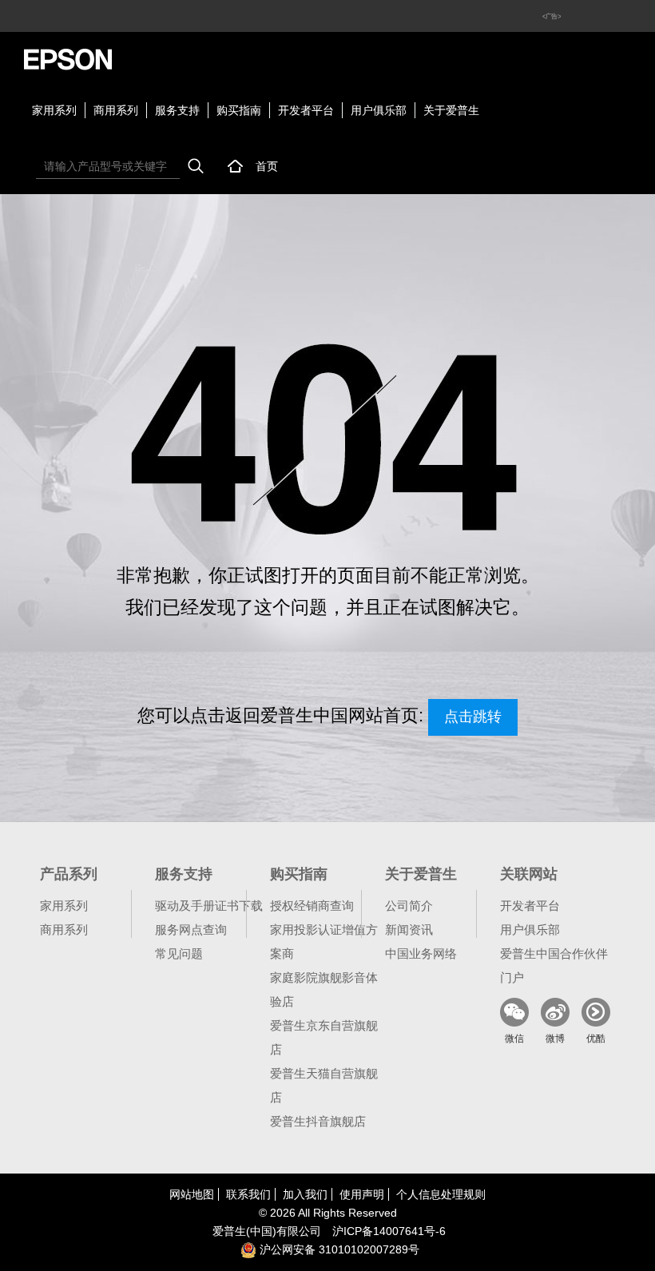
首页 (267, 166)
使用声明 (361, 1194)
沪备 (389, 1231)
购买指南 (238, 110)
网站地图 (191, 1194)
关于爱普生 (451, 110)
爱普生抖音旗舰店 (318, 1121)
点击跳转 (473, 717)
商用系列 (115, 110)
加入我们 (305, 1194)
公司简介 (409, 905)
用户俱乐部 (379, 110)
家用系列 (54, 110)
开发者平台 (306, 110)
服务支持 (177, 110)
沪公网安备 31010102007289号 (337, 1249)
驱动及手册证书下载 (209, 905)
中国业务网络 (421, 953)
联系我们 (248, 1194)
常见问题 (179, 953)
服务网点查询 (191, 929)
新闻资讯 (409, 929)
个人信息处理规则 (441, 1194)
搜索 (196, 166)
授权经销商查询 (312, 905)
